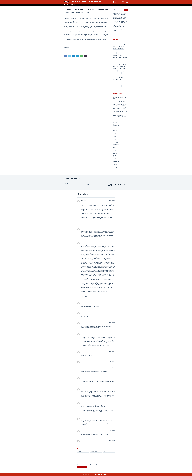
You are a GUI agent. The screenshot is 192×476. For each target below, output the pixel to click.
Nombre (79, 451)
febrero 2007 (115, 156)
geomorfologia (115, 66)
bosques (114, 48)
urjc (120, 86)
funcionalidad (115, 64)
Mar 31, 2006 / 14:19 (112, 242)
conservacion (119, 53)
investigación (120, 70)
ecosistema (115, 57)
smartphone (115, 83)
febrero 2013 (115, 138)
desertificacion (115, 55)
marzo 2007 (115, 155)
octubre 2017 (115, 122)
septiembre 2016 (116, 124)
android (114, 44)
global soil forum (116, 68)
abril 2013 (114, 134)
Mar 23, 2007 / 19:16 (112, 351)
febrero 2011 (115, 149)
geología (124, 64)
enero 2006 (115, 164)
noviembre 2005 (116, 166)
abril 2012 (114, 139)
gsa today (114, 70)
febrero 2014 (115, 130)
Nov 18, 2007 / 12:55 (112, 440)
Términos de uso (86, 474)
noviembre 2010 (116, 152)
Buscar (126, 9)
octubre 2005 (115, 167)
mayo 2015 (115, 128)
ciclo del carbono (122, 50)
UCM (117, 86)
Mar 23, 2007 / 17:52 (112, 333)
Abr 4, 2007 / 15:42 (112, 361)
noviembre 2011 (116, 144)
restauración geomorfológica (118, 81)
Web (104, 451)
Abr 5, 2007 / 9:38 (112, 377)
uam (114, 86)
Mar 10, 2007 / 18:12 (112, 312)
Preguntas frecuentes (94, 474)
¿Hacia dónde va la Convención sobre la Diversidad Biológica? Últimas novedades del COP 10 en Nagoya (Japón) (120, 106)
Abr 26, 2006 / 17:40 (112, 302)
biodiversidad (115, 46)
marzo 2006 (115, 163)
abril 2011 (114, 145)
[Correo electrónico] (85, 56)
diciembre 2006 (115, 158)
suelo (126, 83)
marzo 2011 (115, 147)
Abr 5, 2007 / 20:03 (112, 430)
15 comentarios (87, 12)
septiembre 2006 (116, 161)
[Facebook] (113, 2)
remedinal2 (115, 75)
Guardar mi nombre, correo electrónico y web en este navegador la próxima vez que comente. (92, 464)
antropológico (119, 44)
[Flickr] (118, 2)
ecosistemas (115, 59)
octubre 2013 (115, 131)
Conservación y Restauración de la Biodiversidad (87, 1)
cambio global (115, 50)
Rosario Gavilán (116, 96)
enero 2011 (115, 150)
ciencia (114, 53)
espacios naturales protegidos (118, 61)
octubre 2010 (115, 153)
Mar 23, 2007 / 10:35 (112, 322)
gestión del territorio (123, 66)
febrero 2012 (115, 141)
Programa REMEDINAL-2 (117, 36)
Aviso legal (107, 474)
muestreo (125, 70)
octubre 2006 (115, 159)
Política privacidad (101, 474)
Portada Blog (73, 4)
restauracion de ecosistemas (118, 77)
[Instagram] (120, 2)
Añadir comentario (81, 455)
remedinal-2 (124, 72)
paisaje (114, 72)
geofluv (120, 64)
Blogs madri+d (66, 4)
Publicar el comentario (82, 466)
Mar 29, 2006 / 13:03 (112, 200)
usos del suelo (125, 86)
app (124, 44)
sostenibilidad (121, 83)
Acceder (114, 171)
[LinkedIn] (73, 56)
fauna (126, 61)
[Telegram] (77, 56)
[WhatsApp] (81, 56)
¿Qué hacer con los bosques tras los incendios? (73, 181)
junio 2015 (114, 127)
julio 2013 (114, 133)
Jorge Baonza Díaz (116, 100)
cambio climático (120, 48)
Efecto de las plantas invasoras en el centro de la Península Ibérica (120, 97)
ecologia (121, 55)
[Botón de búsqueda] (127, 90)
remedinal (118, 72)
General (82, 12)
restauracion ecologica (117, 79)
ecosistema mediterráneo (123, 57)
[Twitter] (115, 2)
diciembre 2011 (115, 142)
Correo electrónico (94, 451)
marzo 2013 (115, 136)
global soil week (123, 68)
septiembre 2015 (116, 125)
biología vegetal (121, 46)
